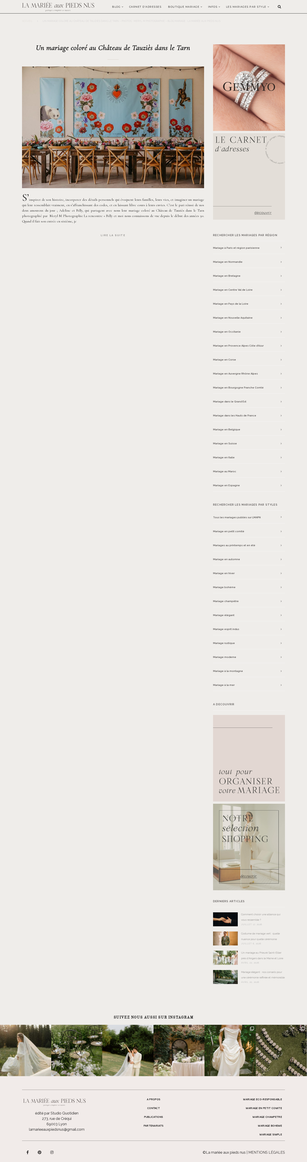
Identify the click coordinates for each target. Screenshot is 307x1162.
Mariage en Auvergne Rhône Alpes (235, 373)
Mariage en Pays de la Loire (230, 303)
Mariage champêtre (226, 601)
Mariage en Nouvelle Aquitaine (233, 317)
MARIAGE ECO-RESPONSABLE (262, 1099)
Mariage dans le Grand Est (229, 401)
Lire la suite (113, 235)
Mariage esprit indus (226, 629)
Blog (116, 6)
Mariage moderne (224, 657)
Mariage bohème (224, 587)
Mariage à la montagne (228, 671)
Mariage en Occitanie (227, 331)
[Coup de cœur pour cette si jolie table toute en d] (179, 1050)
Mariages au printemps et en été (234, 545)
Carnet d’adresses (145, 6)
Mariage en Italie (224, 457)
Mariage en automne (226, 559)
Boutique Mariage (183, 6)
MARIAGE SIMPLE (271, 1134)
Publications (153, 1117)
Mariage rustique (224, 643)
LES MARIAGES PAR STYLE (246, 6)
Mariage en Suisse (225, 443)
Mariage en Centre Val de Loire (233, 289)
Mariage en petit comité (228, 531)
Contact (153, 1108)
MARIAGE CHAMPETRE (267, 1117)
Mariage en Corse (224, 359)
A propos (153, 1099)
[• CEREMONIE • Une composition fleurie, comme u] (76, 1050)
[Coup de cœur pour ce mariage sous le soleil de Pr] (230, 1050)
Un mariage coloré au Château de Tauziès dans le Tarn (113, 47)
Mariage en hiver (224, 573)
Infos (213, 6)
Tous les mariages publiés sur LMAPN (237, 517)
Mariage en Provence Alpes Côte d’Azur (238, 345)
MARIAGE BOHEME (270, 1126)
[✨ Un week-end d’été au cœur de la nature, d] (128, 1050)
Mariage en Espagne (226, 485)
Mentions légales (266, 1152)
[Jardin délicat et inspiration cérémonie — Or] (281, 1050)
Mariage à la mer (224, 685)
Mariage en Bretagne (226, 275)
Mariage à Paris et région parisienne (236, 248)
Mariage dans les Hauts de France (234, 415)
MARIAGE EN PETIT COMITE (264, 1108)
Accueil (27, 21)
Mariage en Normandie (227, 261)
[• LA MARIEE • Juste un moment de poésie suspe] (25, 1050)
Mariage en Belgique (226, 429)
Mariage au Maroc (224, 471)
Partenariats (154, 1126)
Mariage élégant (223, 615)
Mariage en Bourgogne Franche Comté (238, 387)
